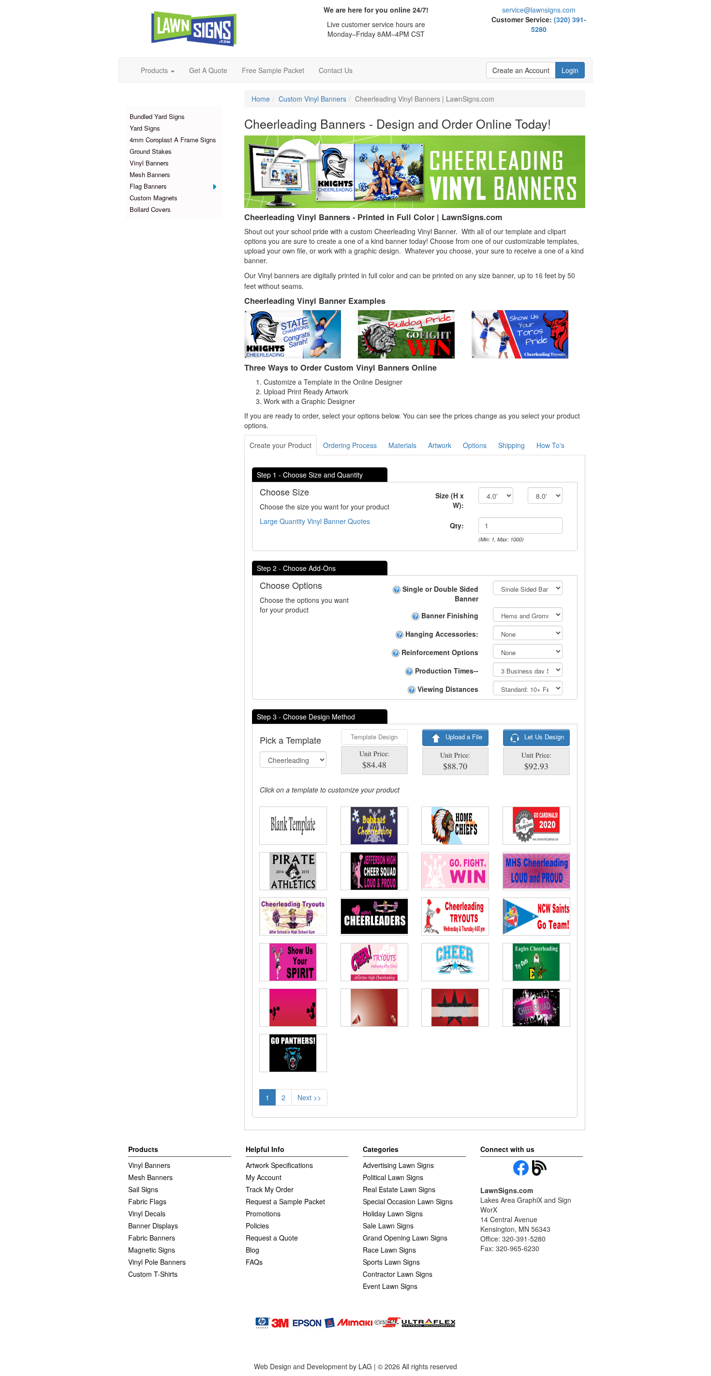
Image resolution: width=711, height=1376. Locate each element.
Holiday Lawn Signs (393, 1213)
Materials (402, 445)
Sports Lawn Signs (391, 1262)
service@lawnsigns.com (539, 10)
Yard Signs (145, 128)
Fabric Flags (147, 1201)
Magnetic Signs (151, 1250)
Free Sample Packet (273, 70)
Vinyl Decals (146, 1213)
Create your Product (280, 445)
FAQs (254, 1262)
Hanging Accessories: (440, 634)
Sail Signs (143, 1189)
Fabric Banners (151, 1237)
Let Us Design (543, 736)
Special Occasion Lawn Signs (408, 1201)
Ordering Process (350, 445)
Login (570, 70)
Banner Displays (153, 1225)
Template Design (374, 736)
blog (540, 1168)
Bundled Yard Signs (157, 116)
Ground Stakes (151, 151)
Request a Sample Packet (285, 1201)
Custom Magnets (154, 197)
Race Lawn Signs (389, 1250)
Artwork (439, 445)
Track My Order (270, 1189)
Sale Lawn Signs (388, 1225)
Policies (257, 1225)
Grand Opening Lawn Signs (405, 1237)
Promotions (263, 1213)
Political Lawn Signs (393, 1177)
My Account (263, 1177)
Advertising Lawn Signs (398, 1165)
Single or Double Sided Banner (439, 593)
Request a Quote (272, 1237)
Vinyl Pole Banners (157, 1262)
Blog (252, 1250)
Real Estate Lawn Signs (399, 1189)
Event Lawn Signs (390, 1286)
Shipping (511, 445)
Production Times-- (445, 670)
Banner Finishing (448, 615)
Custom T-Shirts (153, 1274)
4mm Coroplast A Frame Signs (173, 139)
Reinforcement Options (439, 652)
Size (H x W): (449, 500)
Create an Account (520, 70)
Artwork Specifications (279, 1165)
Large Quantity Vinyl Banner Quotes (315, 521)
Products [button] (155, 70)
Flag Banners (148, 186)
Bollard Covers (150, 209)
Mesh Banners (150, 174)
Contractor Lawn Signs (397, 1274)
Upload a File (463, 736)
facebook (521, 1168)
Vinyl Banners (149, 162)
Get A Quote (208, 70)
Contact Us (336, 70)
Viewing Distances (446, 689)
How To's (550, 445)
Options (475, 445)
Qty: (457, 525)
